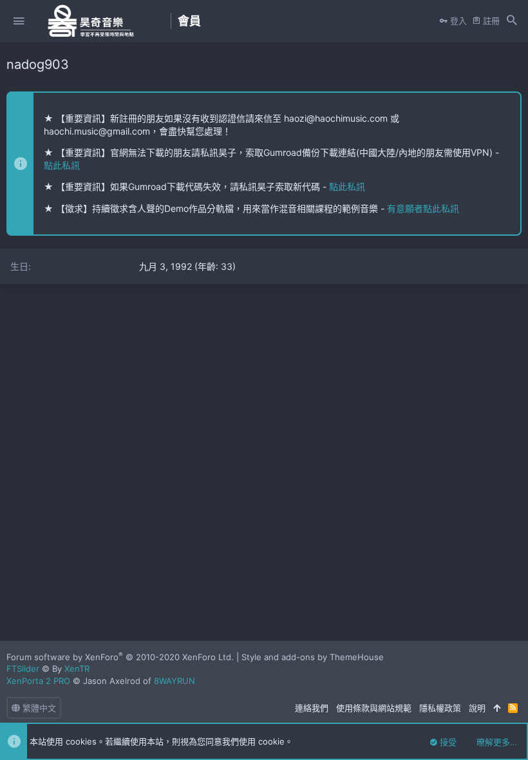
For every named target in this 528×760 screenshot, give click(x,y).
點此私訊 (62, 165)
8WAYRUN (174, 681)
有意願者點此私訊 (423, 208)
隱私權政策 (440, 708)
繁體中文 (38, 708)
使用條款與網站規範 (373, 708)
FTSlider (22, 668)
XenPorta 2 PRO (38, 681)
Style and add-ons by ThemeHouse (312, 657)
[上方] (496, 707)
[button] (18, 21)
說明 (477, 708)
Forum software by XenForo (120, 657)
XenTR (77, 668)
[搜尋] (512, 21)
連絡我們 (311, 708)
